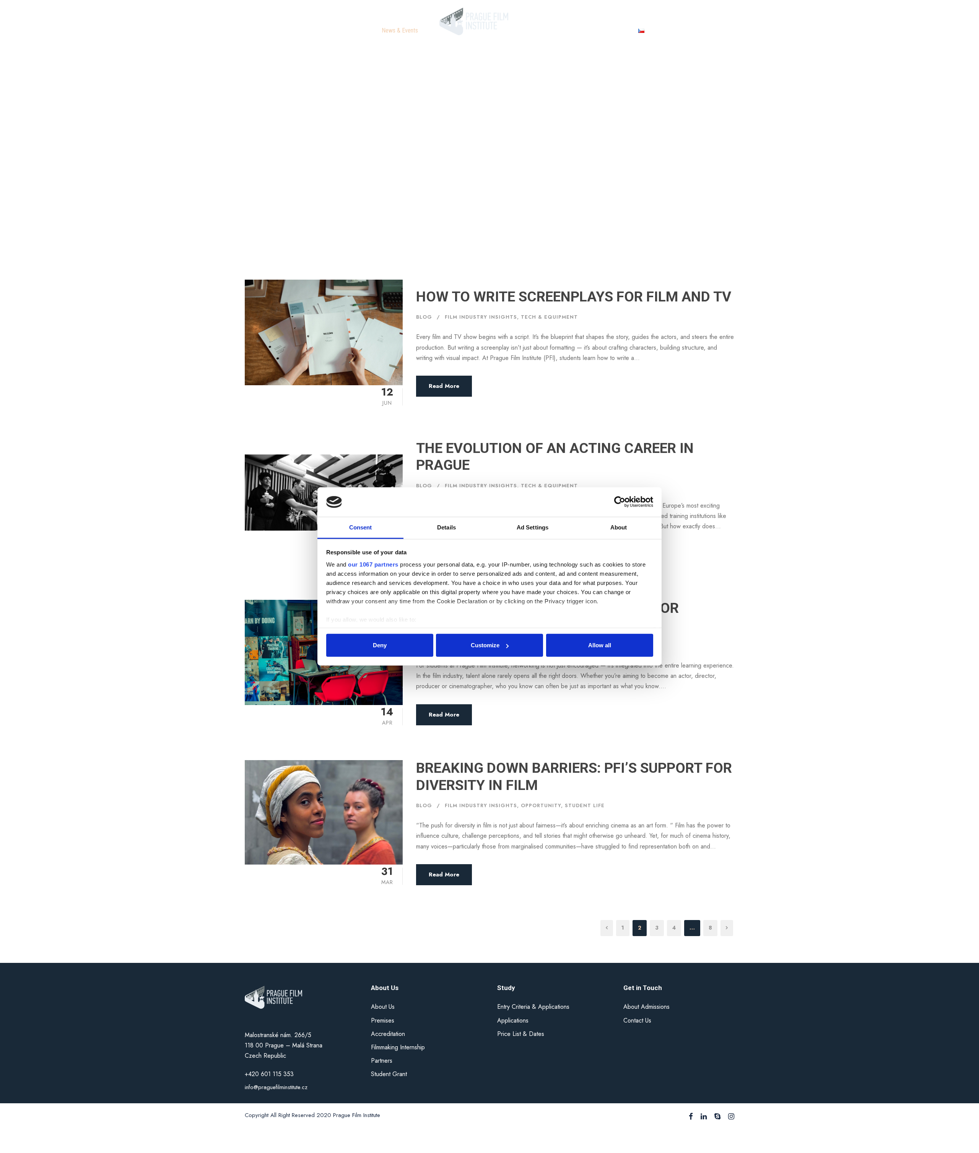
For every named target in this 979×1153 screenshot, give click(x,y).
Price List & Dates (520, 1033)
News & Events (400, 30)
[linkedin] (704, 1117)
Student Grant (389, 1074)
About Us (383, 1006)
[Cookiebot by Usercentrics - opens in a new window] (619, 502)
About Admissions (646, 1006)
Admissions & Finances (557, 30)
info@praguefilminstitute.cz (276, 1087)
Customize (485, 645)
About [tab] (618, 527)
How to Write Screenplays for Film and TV (573, 296)
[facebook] (691, 1117)
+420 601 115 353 (270, 1074)
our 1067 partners (373, 564)
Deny (380, 645)
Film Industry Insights (481, 317)
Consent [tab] (360, 527)
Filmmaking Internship (398, 1047)
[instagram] (731, 1117)
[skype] (717, 1117)
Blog (424, 317)
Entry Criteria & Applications (533, 1006)
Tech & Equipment (549, 317)
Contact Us (611, 30)
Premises (382, 1020)
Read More (444, 386)
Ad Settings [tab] (532, 527)
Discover (329, 30)
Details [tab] (446, 527)
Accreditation (388, 1033)
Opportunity (541, 805)
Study (361, 30)
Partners (381, 1060)
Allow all (599, 645)
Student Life (585, 805)
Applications (513, 1020)
